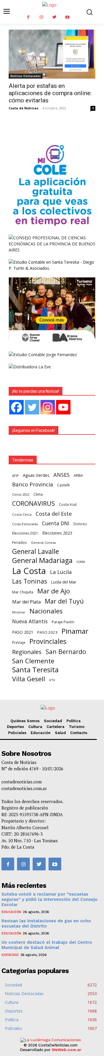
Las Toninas (29, 581)
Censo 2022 (20, 494)
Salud (60, 733)
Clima (38, 494)
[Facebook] (28, 17)
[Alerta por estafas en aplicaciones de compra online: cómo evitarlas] (52, 54)
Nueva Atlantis (30, 621)
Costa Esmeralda (25, 524)
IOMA (81, 562)
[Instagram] (41, 17)
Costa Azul (68, 504)
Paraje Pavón (63, 621)
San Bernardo (66, 652)
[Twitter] (54, 17)
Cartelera (55, 726)
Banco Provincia (32, 484)
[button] (89, 12)
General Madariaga (42, 560)
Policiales (17, 733)
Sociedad (53, 721)
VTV (52, 680)
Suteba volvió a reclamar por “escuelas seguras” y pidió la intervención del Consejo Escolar (49, 899)
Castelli (63, 485)
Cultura (35, 726)
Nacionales (46, 611)
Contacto (78, 733)
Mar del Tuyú (64, 601)
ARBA (78, 475)
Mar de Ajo (53, 591)
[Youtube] (67, 17)
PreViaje (18, 642)
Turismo (76, 726)
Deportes (15, 726)
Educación (41, 733)
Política (73, 721)
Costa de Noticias (23, 108)
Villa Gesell (28, 679)
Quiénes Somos (25, 721)
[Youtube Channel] (63, 407)
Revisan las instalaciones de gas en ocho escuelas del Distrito (46, 923)
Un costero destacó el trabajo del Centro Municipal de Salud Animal (46, 945)
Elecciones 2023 (57, 533)
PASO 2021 (22, 632)
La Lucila (61, 572)
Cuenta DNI (55, 523)
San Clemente (33, 661)
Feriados (19, 542)
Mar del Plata (26, 602)
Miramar (18, 612)
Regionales (27, 652)
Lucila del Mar (63, 582)
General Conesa (43, 542)
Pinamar (75, 631)
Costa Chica (21, 514)
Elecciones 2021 (25, 533)
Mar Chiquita (22, 592)
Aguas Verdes (36, 475)
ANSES (61, 475)
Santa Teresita (35, 670)
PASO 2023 (47, 632)
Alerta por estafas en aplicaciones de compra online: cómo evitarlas (50, 93)
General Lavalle (35, 551)
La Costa (29, 571)
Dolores (80, 523)
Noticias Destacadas (25, 76)
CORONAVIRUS (33, 503)
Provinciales (47, 641)
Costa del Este (54, 513)
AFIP (15, 475)
